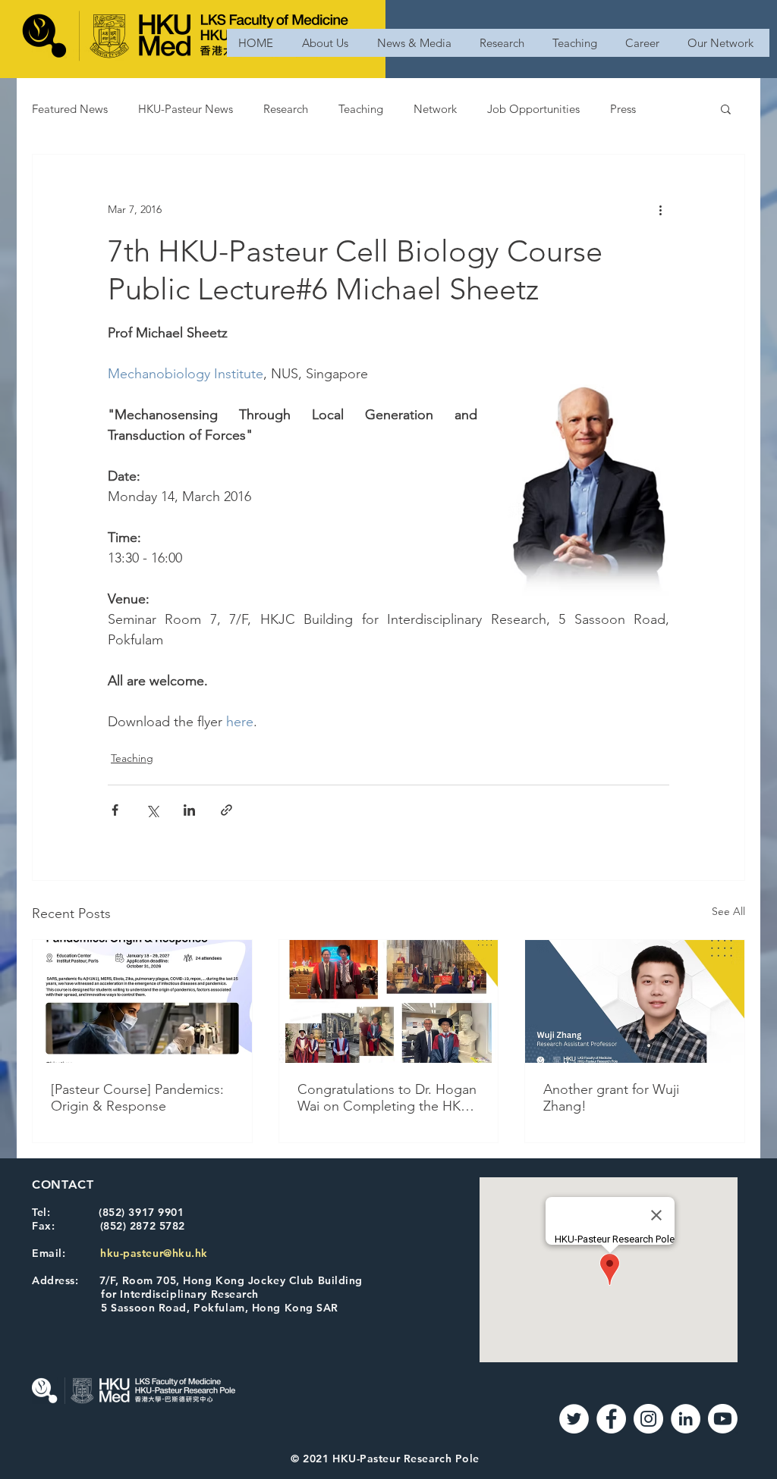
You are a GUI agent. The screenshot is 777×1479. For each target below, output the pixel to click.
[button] (726, 108)
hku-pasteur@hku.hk (154, 1253)
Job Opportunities (533, 109)
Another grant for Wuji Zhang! (611, 1097)
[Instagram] (648, 1419)
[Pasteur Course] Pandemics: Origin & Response (137, 1097)
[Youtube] (723, 1419)
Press (623, 109)
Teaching (360, 109)
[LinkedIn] (685, 1419)
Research (285, 109)
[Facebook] (611, 1419)
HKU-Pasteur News (185, 109)
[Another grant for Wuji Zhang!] (634, 1001)
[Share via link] (226, 810)
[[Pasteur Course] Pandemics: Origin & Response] (142, 1001)
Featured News (70, 109)
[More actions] (660, 209)
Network (435, 109)
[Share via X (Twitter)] (152, 810)
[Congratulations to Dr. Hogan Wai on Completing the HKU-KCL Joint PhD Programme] (389, 1001)
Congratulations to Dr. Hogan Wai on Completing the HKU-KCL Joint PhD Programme (387, 1097)
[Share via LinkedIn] (189, 810)
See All (728, 911)
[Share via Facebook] (115, 810)
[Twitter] (574, 1419)
